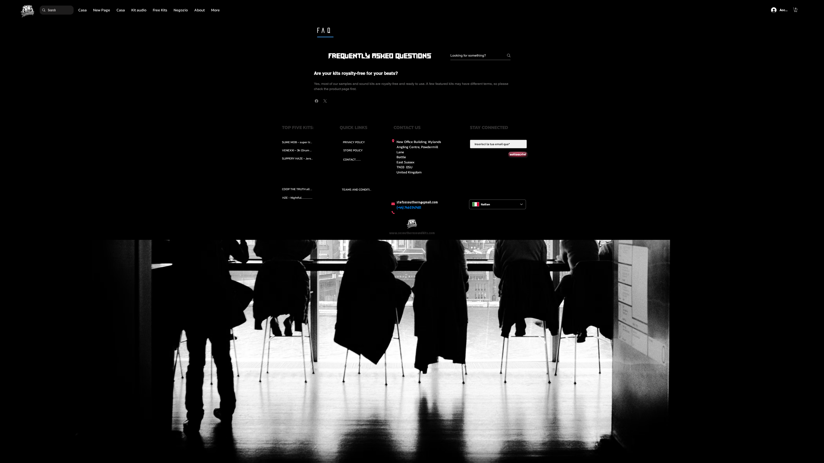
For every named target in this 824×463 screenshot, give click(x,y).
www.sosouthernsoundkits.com (412, 233)
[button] (139, 10)
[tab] (412, 87)
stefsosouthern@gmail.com (417, 202)
